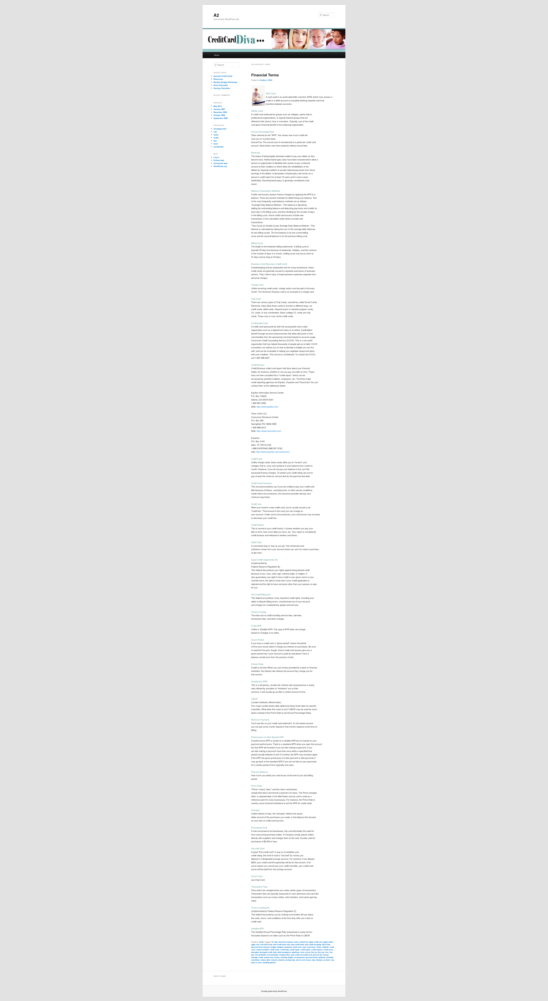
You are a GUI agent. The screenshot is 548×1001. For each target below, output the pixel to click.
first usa (321, 952)
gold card (308, 954)
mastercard (268, 957)
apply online (328, 942)
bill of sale (326, 944)
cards (261, 942)
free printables (273, 954)
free (327, 952)
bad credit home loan (281, 944)
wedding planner (269, 962)
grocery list (317, 954)
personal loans (312, 957)
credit (215, 137)
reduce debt (265, 960)
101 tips (274, 942)
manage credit (257, 957)
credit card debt (262, 949)
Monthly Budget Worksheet (225, 82)
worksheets (218, 146)
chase (318, 947)
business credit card (293, 947)
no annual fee (299, 957)
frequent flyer (284, 954)
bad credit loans (297, 944)
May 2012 (217, 106)
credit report (305, 949)
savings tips (290, 960)
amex (296, 942)
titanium (319, 960)
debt (275, 952)
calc (215, 131)
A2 (216, 15)
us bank (326, 960)
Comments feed (220, 163)
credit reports (317, 949)
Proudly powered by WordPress (274, 991)
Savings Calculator (221, 88)
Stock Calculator (220, 85)
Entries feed (218, 160)
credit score (328, 949)
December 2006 (220, 112)
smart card (300, 960)
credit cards (274, 949)
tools (215, 143)
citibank (325, 947)
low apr (326, 954)
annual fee (304, 942)
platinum (322, 957)
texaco (308, 960)
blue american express (260, 947)
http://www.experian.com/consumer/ (273, 451)
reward (274, 960)
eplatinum (296, 952)
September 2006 (220, 118)
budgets (280, 947)
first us (314, 952)
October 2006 (219, 115)
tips (313, 960)
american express (285, 942)
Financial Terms (265, 75)
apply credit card (316, 942)
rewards (281, 960)
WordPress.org (220, 166)
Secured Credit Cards (222, 76)
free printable (260, 954)
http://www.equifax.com (267, 406)
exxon (307, 952)
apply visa (255, 944)
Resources (218, 79)
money (277, 957)
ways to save (256, 962)
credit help (284, 949)
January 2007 (219, 109)
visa (332, 960)
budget (273, 947)
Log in (216, 157)
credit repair (295, 949)
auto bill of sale (266, 944)
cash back (311, 947)
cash (304, 947)
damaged (255, 952)
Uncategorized (219, 128)
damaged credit (266, 952)
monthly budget (287, 957)
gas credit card (297, 954)
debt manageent (284, 952)
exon (302, 952)
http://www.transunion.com (269, 430)
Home (216, 55)
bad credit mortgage (313, 944)
